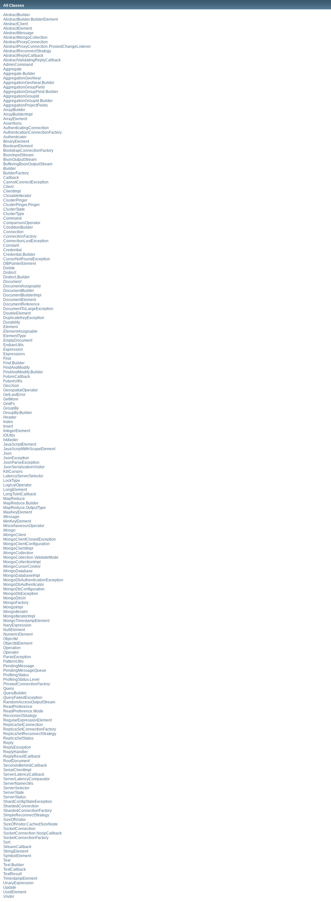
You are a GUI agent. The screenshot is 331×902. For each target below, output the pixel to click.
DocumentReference (21, 304)
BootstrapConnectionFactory (28, 150)
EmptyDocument (17, 340)
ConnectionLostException (25, 241)
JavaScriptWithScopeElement (29, 449)
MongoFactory (15, 602)
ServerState (13, 792)
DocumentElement (19, 299)
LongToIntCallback (19, 494)
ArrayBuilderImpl (18, 114)
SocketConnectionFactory (25, 837)
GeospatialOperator (20, 390)
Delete (9, 268)
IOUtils (9, 435)
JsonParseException (21, 462)
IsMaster (10, 440)
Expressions (14, 354)
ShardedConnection (21, 806)
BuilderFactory (16, 173)
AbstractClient (15, 24)
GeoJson (11, 385)
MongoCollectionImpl (22, 562)
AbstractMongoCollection (25, 37)
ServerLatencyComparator (26, 779)
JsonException (16, 458)
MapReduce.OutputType (24, 507)
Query (8, 688)
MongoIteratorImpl (19, 616)
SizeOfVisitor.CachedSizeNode (30, 824)
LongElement (15, 489)
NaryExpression (17, 625)
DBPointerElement (19, 263)
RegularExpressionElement (27, 720)
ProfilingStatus (16, 675)
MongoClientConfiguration (26, 544)
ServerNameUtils (18, 783)
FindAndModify (16, 367)
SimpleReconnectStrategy (26, 815)
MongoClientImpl (18, 548)
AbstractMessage (18, 33)
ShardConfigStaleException (27, 801)
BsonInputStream (18, 155)
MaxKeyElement (17, 512)
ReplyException (17, 747)
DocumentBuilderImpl (22, 295)
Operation (12, 648)
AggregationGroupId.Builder (28, 100)
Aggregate (12, 69)
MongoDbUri (14, 598)
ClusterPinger (15, 200)
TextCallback (14, 869)
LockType (11, 480)
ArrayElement (15, 119)
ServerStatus (14, 797)
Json (7, 453)
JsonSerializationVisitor (24, 467)
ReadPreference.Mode (23, 711)
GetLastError (14, 394)
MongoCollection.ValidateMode (31, 557)
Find (7, 358)
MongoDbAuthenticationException (33, 580)
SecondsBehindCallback (25, 765)
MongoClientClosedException (29, 539)
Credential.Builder (19, 254)
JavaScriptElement (19, 444)
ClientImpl (12, 191)
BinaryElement (16, 141)
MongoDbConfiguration (24, 589)
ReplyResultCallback (21, 756)
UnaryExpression (18, 883)
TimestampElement (20, 878)
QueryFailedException (22, 697)
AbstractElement (17, 28)
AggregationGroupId (21, 96)
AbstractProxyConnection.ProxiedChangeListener (47, 46)
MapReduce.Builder (20, 503)
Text (6, 860)
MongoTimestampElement (26, 620)
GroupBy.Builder (17, 412)
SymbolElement (17, 856)
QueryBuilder (15, 693)
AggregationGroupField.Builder (30, 91)
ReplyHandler (15, 752)
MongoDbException (20, 593)
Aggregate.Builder (19, 73)
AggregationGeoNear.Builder (28, 82)
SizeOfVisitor (14, 819)
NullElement (14, 629)
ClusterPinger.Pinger (21, 204)
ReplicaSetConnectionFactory (29, 729)
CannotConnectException (25, 182)
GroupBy (11, 408)
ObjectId (10, 639)
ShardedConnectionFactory (27, 810)
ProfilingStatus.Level (21, 679)
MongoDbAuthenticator (23, 584)
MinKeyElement (17, 521)
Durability (11, 322)
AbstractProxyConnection (25, 42)
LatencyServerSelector (23, 476)
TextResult (12, 874)
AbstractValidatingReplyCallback (32, 60)
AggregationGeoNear (22, 78)
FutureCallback (16, 376)
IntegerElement (16, 431)
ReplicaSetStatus (18, 738)
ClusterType (13, 214)
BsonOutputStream (20, 159)
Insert (8, 426)
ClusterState (14, 209)
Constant (11, 245)
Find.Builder (14, 363)
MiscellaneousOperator (23, 526)
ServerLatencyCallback (23, 774)
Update (9, 887)
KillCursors (13, 471)
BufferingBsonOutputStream (27, 164)
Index (8, 422)
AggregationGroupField (24, 87)
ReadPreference (17, 706)
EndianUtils (13, 345)
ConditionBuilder (18, 227)
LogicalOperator (17, 485)
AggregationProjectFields (25, 105)
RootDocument (16, 761)
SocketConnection (19, 828)
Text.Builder (13, 865)
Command (12, 218)
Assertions (12, 123)
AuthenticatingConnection (26, 128)
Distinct (9, 272)
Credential (12, 250)
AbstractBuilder (16, 15)
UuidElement (14, 892)
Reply (8, 743)
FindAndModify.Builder (23, 372)
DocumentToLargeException (28, 308)
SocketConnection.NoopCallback (32, 833)
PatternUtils (13, 661)
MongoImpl (13, 607)
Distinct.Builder (16, 277)
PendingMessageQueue (24, 670)
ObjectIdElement (17, 643)
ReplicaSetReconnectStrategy (29, 733)
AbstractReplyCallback (23, 55)
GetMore (10, 399)
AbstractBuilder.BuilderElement (30, 19)
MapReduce (14, 498)
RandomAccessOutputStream (29, 702)
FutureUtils (12, 381)
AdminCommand (18, 64)
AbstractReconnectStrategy (27, 51)
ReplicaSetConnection (23, 724)
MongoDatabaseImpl (21, 575)
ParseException (17, 657)
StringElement (15, 851)
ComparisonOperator (21, 223)
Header (9, 417)
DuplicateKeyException (23, 318)
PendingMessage (18, 666)
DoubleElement (17, 313)
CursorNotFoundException (26, 259)
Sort (6, 842)
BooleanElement (18, 146)
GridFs (9, 403)
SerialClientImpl (17, 770)
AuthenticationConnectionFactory (32, 132)
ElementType (14, 336)
